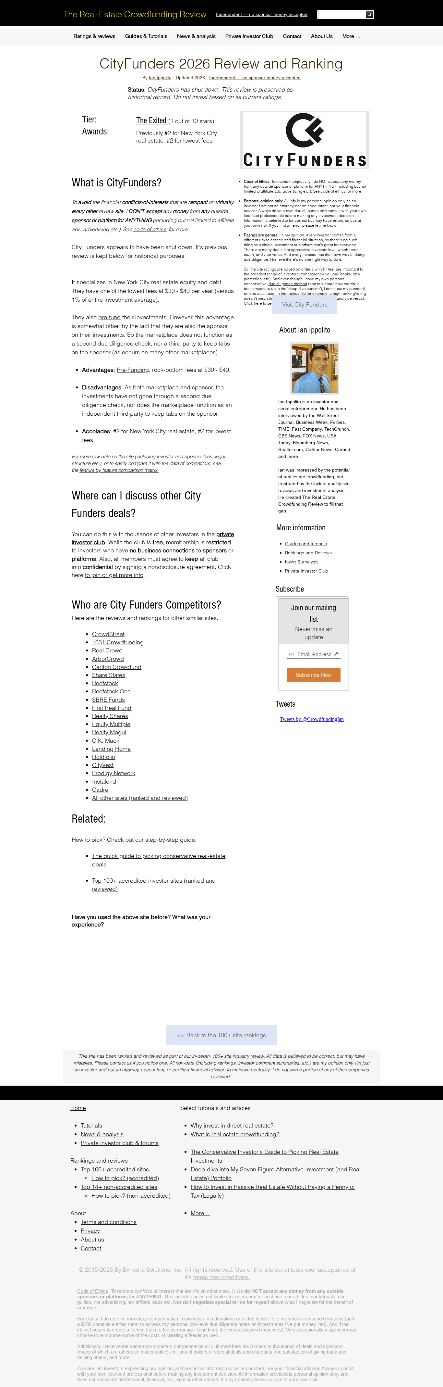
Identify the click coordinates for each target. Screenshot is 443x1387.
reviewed (104, 888)
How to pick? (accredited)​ (125, 1178)
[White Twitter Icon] (352, 836)
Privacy (90, 1230)
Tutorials (91, 1125)
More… (200, 1213)
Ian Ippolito (160, 77)
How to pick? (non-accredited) (131, 1195)
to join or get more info (114, 575)
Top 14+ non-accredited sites (119, 1187)
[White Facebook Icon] (341, 836)
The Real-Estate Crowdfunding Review (135, 14)
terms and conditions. (221, 1277)
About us (92, 1239)
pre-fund (109, 317)
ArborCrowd (108, 658)
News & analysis (102, 1134)
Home (78, 1108)
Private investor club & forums (120, 1143)
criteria (307, 269)
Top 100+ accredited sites (115, 1169)
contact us (120, 1063)
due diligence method (288, 283)
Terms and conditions (109, 1222)
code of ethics (150, 229)
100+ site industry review (238, 1056)
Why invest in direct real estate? (232, 1125)
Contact (91, 1248)
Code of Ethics (92, 1291)
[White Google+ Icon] (363, 836)
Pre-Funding (133, 369)
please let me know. (319, 225)
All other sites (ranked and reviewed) (140, 797)
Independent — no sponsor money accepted (255, 77)
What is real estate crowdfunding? (235, 1134)
